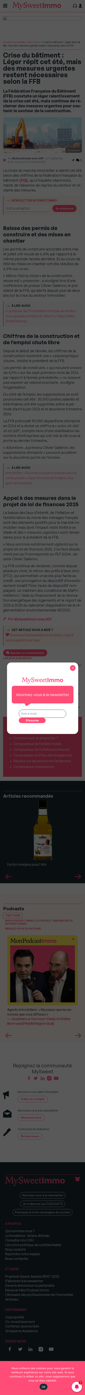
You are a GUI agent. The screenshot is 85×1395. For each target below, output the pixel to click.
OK (44, 1386)
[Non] (80, 1378)
